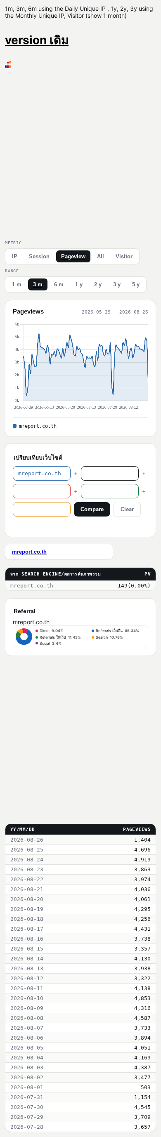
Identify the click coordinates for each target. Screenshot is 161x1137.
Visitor (124, 256)
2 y (98, 284)
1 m (16, 284)
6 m (59, 284)
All (100, 256)
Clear (127, 509)
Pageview (73, 256)
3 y (117, 284)
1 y (79, 284)
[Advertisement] (80, 152)
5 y (136, 284)
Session (39, 256)
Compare (92, 509)
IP (14, 256)
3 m (38, 284)
